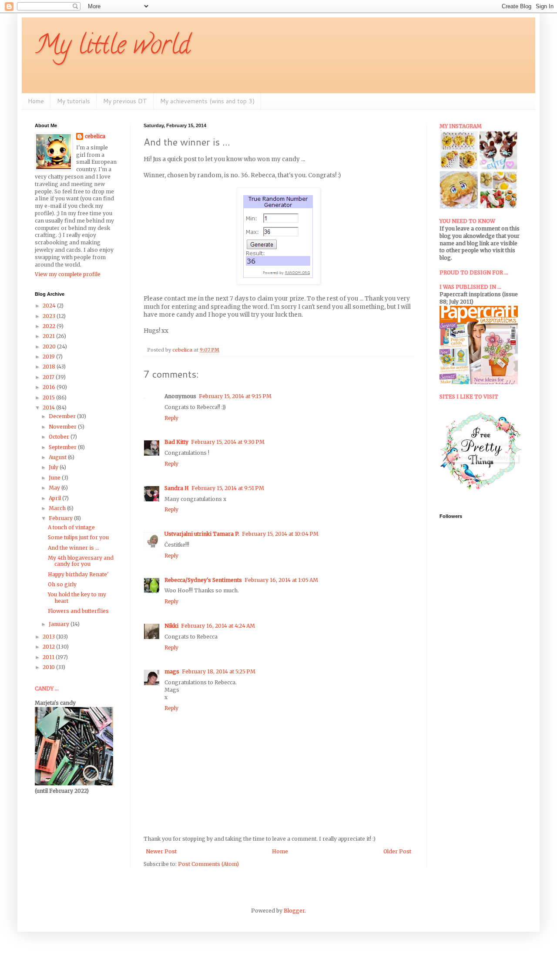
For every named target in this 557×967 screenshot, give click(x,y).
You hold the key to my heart (77, 597)
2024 (50, 305)
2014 (49, 407)
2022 (50, 326)
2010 (49, 667)
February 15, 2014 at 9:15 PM (235, 396)
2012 (49, 646)
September (63, 447)
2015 (49, 397)
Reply (171, 418)
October (59, 436)
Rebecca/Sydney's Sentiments (203, 580)
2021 (49, 336)
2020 (50, 346)
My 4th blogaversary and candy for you (81, 561)
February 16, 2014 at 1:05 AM (281, 580)
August (58, 457)
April (55, 498)
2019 (49, 356)
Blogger (294, 910)
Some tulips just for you (78, 537)
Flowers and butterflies (78, 611)
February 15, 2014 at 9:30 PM (228, 442)
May (55, 487)
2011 (49, 657)
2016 (50, 387)
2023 (50, 316)
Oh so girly (62, 584)
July (54, 467)
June (55, 477)
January (59, 624)
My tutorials (73, 101)
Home (36, 101)
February (61, 518)
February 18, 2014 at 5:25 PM (218, 671)
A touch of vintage (71, 527)
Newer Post (161, 851)
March (58, 508)
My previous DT (125, 101)
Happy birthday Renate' (78, 574)
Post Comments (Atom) (208, 864)
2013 (49, 636)
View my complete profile (68, 274)
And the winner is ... (73, 547)
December (63, 416)
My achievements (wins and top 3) (207, 101)
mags (171, 671)
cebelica (95, 136)
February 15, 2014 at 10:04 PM (280, 534)
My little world (112, 47)
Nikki (171, 625)
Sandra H (176, 488)
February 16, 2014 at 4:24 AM (218, 625)
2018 (50, 366)
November (63, 426)
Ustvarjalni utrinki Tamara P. (201, 534)
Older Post (397, 851)
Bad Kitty (176, 442)
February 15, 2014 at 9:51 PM (227, 488)
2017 (49, 377)
